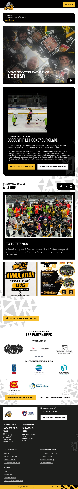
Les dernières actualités (48, 453)
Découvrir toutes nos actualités (21, 318)
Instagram (71, 186)
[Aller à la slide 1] (36, 356)
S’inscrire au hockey (47, 460)
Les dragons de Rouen (12, 463)
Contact (7, 471)
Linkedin (66, 186)
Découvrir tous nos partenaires (55, 398)
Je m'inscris (10, 20)
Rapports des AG (10, 460)
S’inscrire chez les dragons (53, 167)
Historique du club (10, 457)
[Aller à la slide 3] (42, 356)
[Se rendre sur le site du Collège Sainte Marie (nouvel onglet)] (39, 386)
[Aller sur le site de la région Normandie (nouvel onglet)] (14, 386)
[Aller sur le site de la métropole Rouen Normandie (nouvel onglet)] (39, 370)
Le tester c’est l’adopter (21, 167)
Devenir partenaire (46, 463)
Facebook (61, 186)
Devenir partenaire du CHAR (20, 398)
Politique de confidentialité (13, 481)
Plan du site (8, 475)
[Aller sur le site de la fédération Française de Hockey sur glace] (28, 413)
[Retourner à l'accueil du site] (9, 6)
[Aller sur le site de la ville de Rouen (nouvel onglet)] (14, 370)
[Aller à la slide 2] (39, 356)
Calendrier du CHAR (47, 457)
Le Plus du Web (55, 487)
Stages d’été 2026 (17, 244)
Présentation (8, 453)
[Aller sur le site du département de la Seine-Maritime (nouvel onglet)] (64, 370)
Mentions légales (10, 478)
